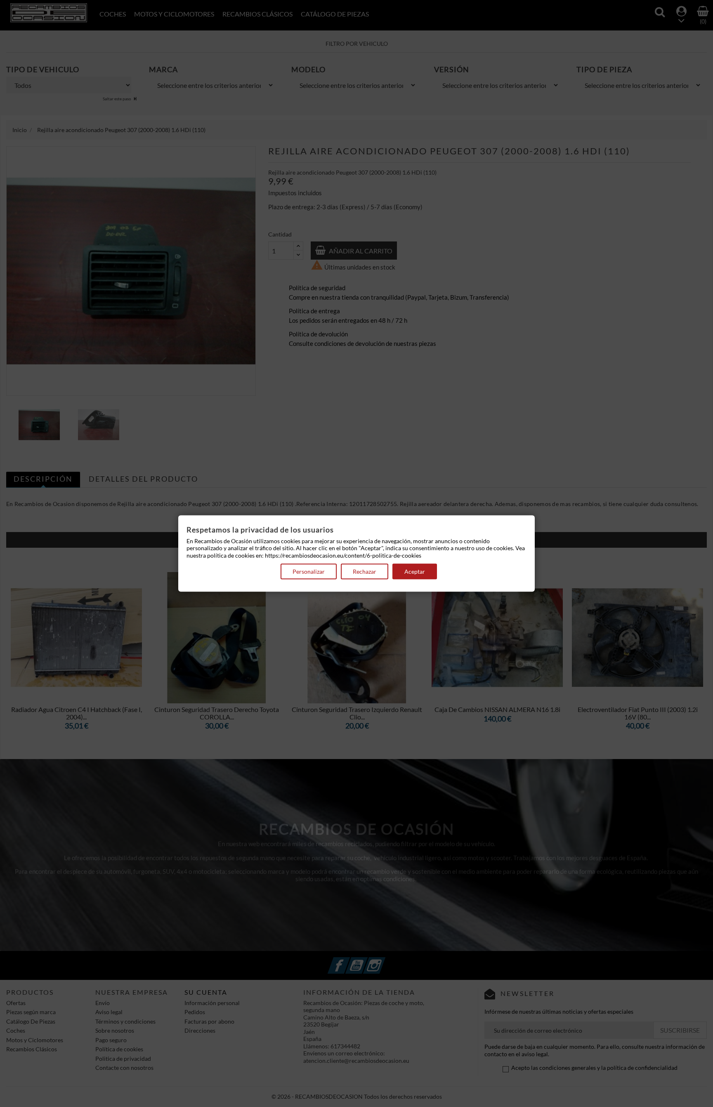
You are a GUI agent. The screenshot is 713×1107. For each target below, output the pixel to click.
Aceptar (414, 571)
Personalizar (309, 571)
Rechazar (364, 571)
